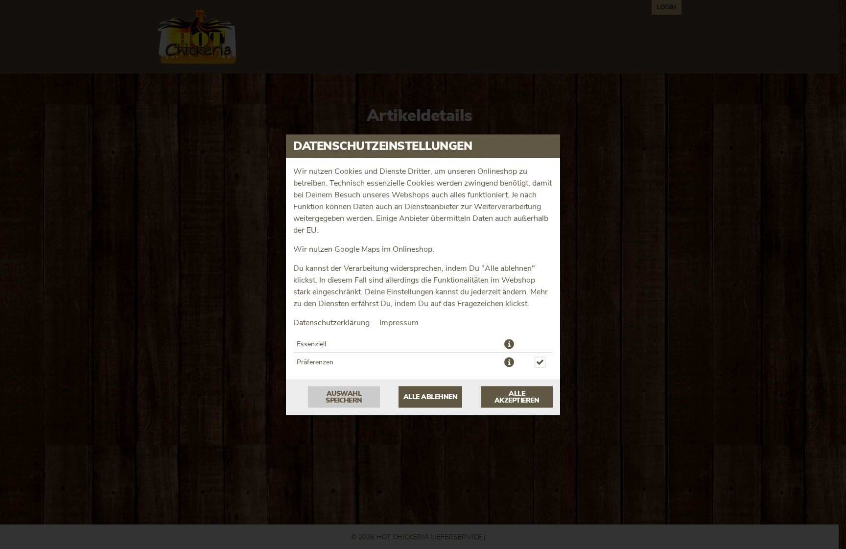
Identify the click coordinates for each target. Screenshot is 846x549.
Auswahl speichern (344, 397)
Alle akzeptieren (517, 397)
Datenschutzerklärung (331, 322)
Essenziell (311, 343)
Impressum (399, 322)
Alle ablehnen (430, 396)
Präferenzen (315, 361)
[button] (509, 344)
